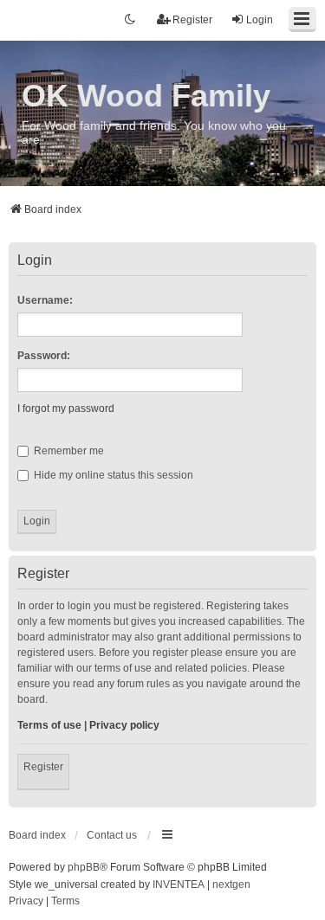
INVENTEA (179, 884)
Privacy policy (124, 725)
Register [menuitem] (192, 20)
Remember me (67, 451)
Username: (45, 300)
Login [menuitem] (259, 20)
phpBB (84, 867)
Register (43, 767)
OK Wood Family (146, 95)
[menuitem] (26, 901)
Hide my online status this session (112, 475)
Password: (43, 356)
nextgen (231, 884)
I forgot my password (65, 408)
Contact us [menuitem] (112, 835)
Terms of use (49, 725)
